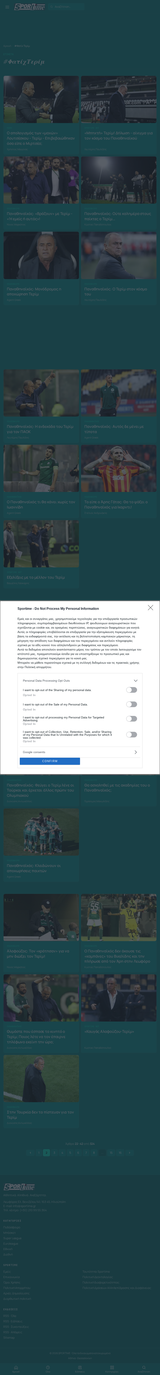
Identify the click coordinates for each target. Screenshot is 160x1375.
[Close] (152, 609)
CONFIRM (50, 761)
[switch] (131, 690)
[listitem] (80, 681)
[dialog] (80, 687)
